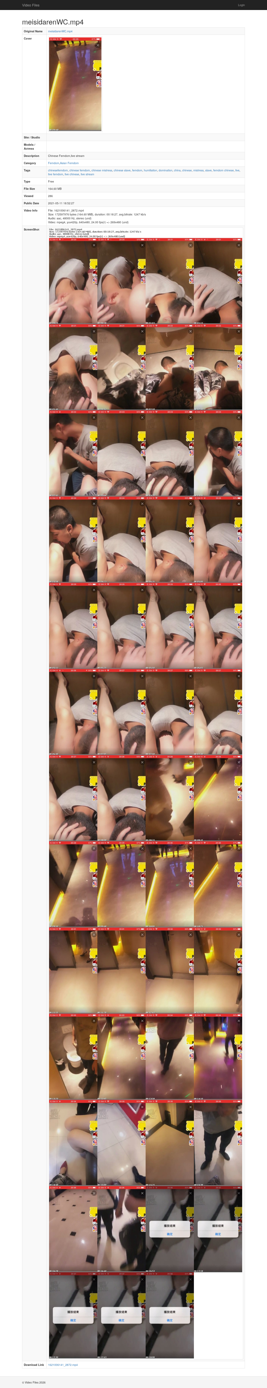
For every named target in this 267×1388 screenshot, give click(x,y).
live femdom (55, 174)
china (177, 170)
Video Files (30, 4)
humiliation (150, 170)
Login (241, 5)
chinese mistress (101, 170)
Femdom (53, 163)
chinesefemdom (58, 170)
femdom (137, 170)
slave (208, 170)
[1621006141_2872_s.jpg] (145, 793)
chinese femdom (79, 170)
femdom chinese (223, 170)
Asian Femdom (69, 163)
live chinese (72, 174)
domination (165, 170)
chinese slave (122, 170)
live (237, 170)
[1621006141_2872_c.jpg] (75, 84)
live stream (87, 174)
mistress (198, 170)
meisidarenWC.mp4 (60, 31)
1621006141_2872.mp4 (63, 1365)
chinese (187, 170)
